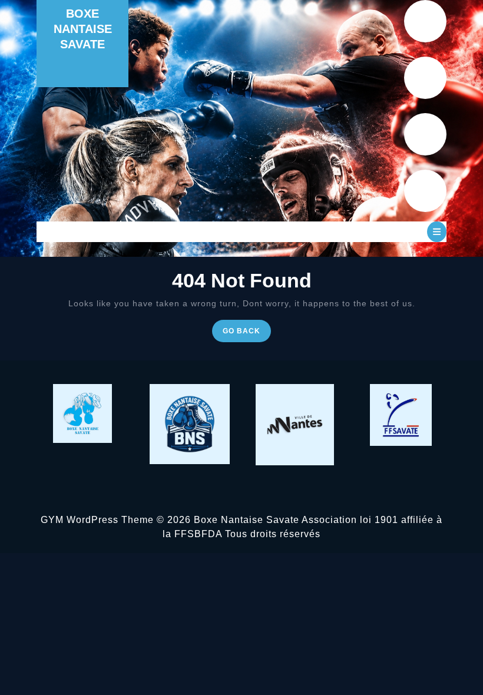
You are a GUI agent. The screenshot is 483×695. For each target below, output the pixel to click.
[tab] (436, 231)
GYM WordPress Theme (97, 520)
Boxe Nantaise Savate (83, 29)
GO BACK (247, 333)
